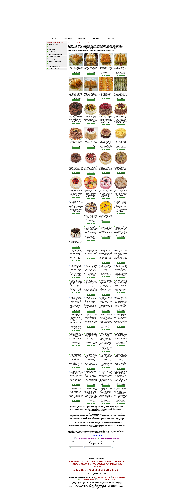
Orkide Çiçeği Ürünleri (53, 59)
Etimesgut (75, 463)
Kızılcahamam (75, 465)
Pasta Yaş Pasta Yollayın (54, 66)
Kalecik (106, 463)
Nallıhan (89, 465)
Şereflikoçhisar (117, 465)
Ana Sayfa (53, 38)
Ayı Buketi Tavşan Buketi (54, 63)
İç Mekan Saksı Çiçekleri (54, 56)
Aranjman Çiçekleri (53, 44)
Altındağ (77, 461)
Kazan (112, 463)
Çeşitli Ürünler (110, 38)
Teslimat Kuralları (67, 38)
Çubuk (115, 461)
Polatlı (96, 465)
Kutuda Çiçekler (52, 51)
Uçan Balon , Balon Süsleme (55, 68)
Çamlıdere (100, 461)
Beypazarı (93, 461)
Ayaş (82, 461)
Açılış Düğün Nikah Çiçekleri (55, 54)
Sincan (108, 465)
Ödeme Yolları (81, 38)
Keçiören (118, 463)
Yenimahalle (97, 466)
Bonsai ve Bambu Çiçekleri (54, 61)
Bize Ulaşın (96, 38)
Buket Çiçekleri (52, 47)
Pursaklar (102, 465)
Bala (87, 461)
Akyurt (71, 461)
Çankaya (108, 461)
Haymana (99, 463)
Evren (82, 463)
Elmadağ (121, 461)
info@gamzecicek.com (102, 477)
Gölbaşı (87, 463)
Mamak (83, 465)
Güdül (93, 463)
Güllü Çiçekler (51, 49)
